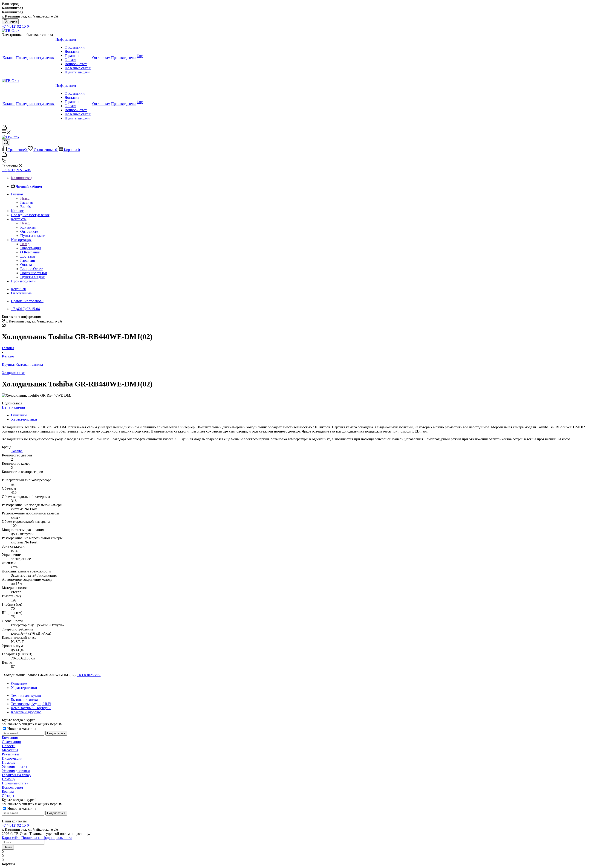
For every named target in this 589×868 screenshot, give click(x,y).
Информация (30, 248)
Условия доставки (16, 771)
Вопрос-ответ (12, 787)
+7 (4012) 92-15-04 (16, 26)
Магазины (10, 750)
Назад (24, 198)
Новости (8, 746)
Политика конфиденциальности (46, 838)
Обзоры (8, 796)
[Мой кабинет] (4, 128)
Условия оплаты (14, 767)
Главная (26, 202)
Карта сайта (11, 838)
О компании (11, 742)
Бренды (8, 791)
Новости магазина (21, 729)
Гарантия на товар (16, 775)
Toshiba (17, 451)
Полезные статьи (15, 783)
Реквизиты (10, 754)
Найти (8, 847)
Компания (10, 738)
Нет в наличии (13, 407)
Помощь (8, 762)
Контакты (28, 227)
